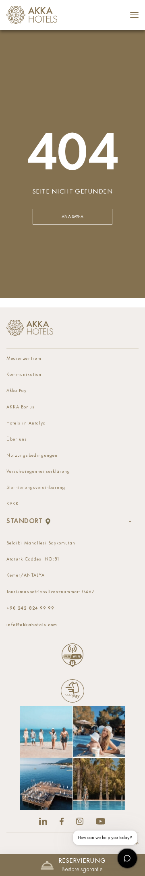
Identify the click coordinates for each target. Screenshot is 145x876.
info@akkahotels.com (31, 624)
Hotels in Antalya (26, 423)
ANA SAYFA (72, 216)
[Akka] (29, 328)
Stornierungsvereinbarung (35, 487)
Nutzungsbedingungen (31, 455)
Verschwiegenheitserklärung (38, 471)
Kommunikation (23, 374)
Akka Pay (16, 390)
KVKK (12, 503)
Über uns (16, 439)
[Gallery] (72, 758)
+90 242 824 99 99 (30, 608)
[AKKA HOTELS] (33, 14)
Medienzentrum (23, 358)
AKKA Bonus (20, 407)
